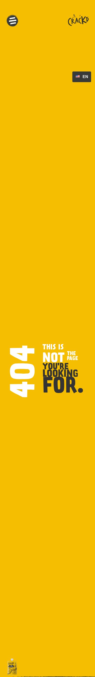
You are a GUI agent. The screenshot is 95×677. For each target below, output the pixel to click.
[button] (12, 21)
